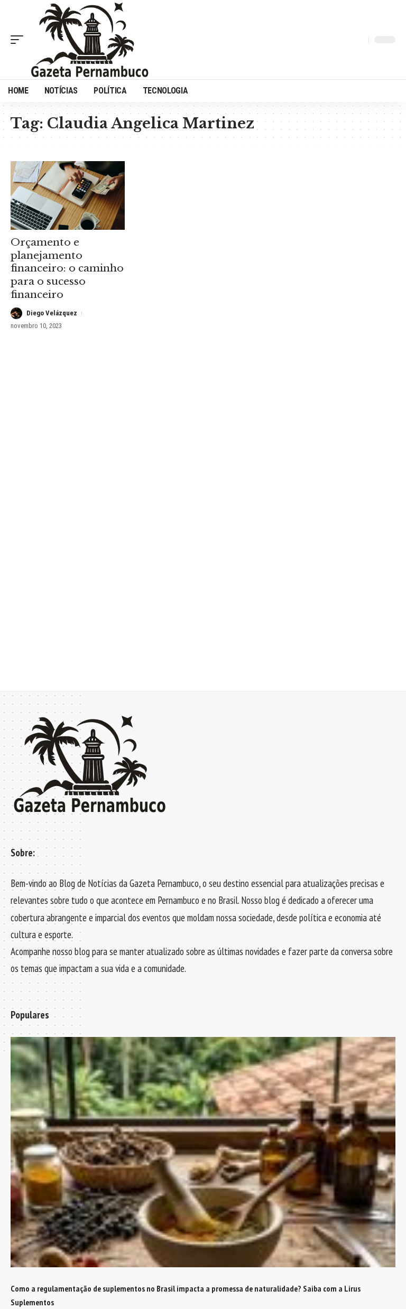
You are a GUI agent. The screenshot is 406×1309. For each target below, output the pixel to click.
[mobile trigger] (20, 39)
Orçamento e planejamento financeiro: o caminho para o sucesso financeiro (67, 268)
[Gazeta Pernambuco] (90, 39)
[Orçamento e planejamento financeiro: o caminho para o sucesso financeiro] (68, 195)
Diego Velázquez (51, 313)
